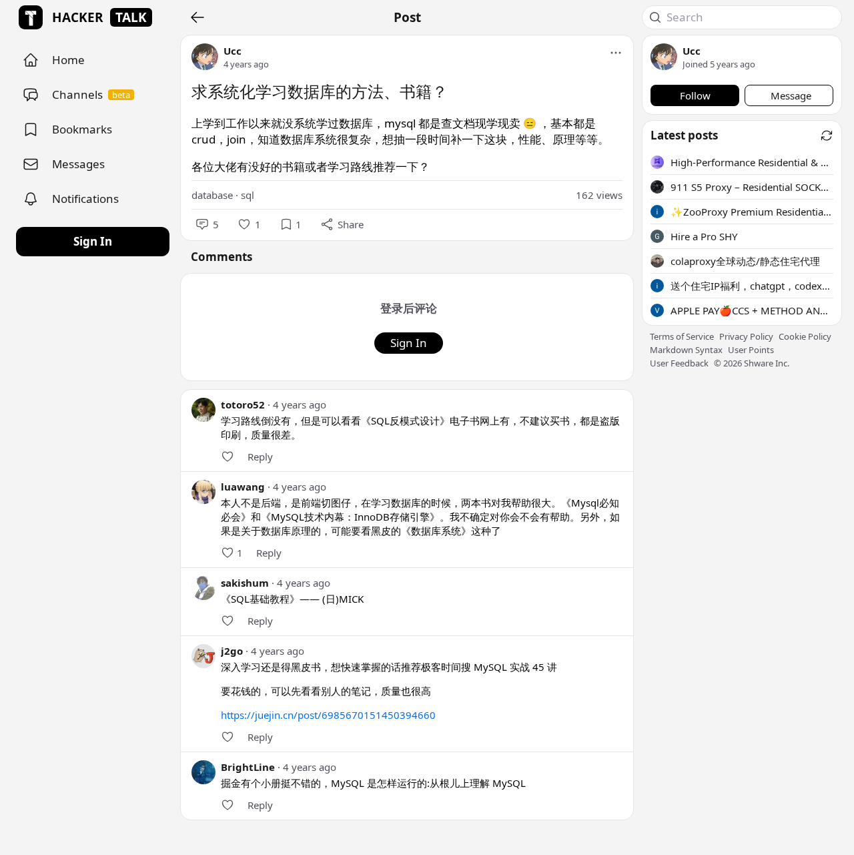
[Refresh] (826, 135)
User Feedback (679, 363)
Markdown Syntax (686, 349)
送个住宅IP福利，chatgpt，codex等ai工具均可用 (752, 285)
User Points (751, 349)
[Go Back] (197, 17)
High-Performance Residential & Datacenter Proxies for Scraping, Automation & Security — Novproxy (752, 162)
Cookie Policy (805, 336)
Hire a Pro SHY (704, 236)
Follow (695, 95)
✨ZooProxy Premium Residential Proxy (752, 211)
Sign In (92, 241)
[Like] (227, 456)
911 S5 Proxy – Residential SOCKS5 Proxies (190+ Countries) (752, 187)
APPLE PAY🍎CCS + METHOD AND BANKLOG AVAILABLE (752, 310)
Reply (260, 456)
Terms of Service (682, 336)
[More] (615, 52)
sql (247, 195)
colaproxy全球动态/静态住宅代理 (745, 261)
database (212, 195)
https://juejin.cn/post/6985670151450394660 (328, 715)
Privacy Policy (746, 336)
